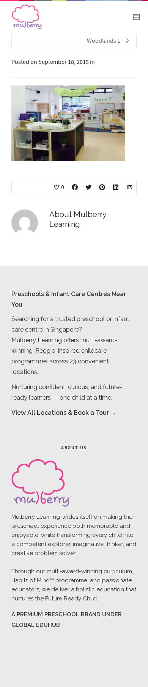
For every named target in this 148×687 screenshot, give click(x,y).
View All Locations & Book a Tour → (64, 412)
